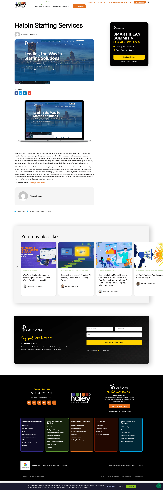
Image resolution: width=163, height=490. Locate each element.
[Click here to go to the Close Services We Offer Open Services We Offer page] (49, 6)
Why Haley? (101, 2)
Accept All (131, 486)
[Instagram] (49, 403)
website (42, 211)
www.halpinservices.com (37, 183)
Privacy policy (110, 486)
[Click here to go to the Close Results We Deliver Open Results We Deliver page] (68, 6)
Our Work (90, 2)
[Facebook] (29, 403)
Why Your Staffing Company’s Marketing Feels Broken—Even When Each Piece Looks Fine (36, 277)
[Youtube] (44, 403)
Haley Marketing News (106, 271)
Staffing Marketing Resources (119, 2)
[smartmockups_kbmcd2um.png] (54, 142)
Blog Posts (48, 211)
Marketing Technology (69, 271)
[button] (148, 2)
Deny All (120, 486)
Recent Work (21, 211)
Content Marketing (30, 271)
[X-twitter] (39, 403)
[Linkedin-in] (34, 403)
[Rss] (54, 403)
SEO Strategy (84, 271)
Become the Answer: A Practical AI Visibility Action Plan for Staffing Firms (76, 277)
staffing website (34, 211)
